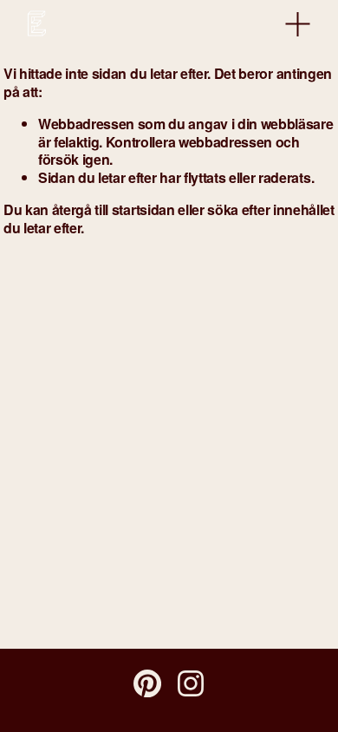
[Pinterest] (147, 683)
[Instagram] (191, 683)
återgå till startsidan (113, 209)
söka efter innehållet (270, 209)
